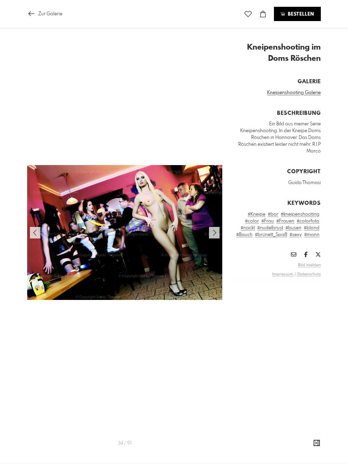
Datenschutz (309, 274)
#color (252, 221)
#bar (273, 214)
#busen (293, 228)
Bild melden (309, 265)
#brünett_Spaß (271, 234)
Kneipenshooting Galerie (294, 92)
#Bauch (244, 234)
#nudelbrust (270, 228)
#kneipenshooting (300, 214)
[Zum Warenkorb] (263, 14)
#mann (311, 234)
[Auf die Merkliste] (248, 14)
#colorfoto (308, 221)
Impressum (282, 274)
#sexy (296, 234)
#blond (311, 228)
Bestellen (300, 14)
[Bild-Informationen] (317, 443)
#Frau (267, 221)
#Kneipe (256, 214)
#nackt (248, 228)
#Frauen (285, 221)
